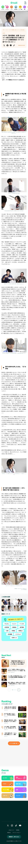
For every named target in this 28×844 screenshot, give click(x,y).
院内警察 (9, 634)
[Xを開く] (8, 825)
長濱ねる (20, 630)
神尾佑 (13, 630)
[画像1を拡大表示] (4, 602)
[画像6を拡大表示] (11, 608)
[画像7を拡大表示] (17, 608)
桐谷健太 (14, 627)
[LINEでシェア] (11, 45)
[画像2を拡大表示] (11, 602)
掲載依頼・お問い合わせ (14, 836)
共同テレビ (14, 637)
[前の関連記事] (9, 689)
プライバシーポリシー (17, 832)
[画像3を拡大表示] (17, 602)
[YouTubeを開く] (20, 825)
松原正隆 (6, 627)
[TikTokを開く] (16, 825)
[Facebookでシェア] (7, 45)
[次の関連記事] (18, 689)
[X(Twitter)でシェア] (4, 45)
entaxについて (11, 830)
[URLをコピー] (14, 45)
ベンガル (21, 623)
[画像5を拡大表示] (4, 608)
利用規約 (17, 830)
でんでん (6, 623)
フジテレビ (18, 634)
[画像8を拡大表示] (23, 608)
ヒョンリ (14, 623)
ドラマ (4, 33)
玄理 (6, 630)
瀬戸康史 (21, 627)
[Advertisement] (14, 86)
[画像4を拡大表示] (23, 602)
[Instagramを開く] (12, 825)
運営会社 (9, 832)
